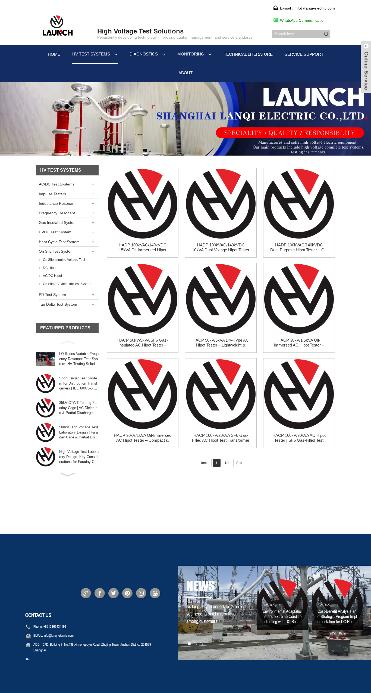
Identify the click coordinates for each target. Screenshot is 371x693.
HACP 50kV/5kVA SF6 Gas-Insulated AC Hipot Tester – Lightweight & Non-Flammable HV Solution (142, 343)
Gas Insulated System (58, 222)
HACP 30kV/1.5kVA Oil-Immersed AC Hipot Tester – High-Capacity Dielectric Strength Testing (299, 343)
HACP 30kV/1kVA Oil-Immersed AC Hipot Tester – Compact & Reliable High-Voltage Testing (142, 438)
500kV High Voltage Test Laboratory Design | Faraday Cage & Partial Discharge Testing (78, 432)
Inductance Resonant (57, 203)
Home (204, 463)
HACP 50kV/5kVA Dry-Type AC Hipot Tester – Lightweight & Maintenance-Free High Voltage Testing (221, 343)
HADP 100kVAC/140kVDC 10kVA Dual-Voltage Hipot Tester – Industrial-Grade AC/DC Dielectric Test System (220, 247)
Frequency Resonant (57, 213)
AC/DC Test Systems (56, 184)
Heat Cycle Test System (59, 242)
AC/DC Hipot (52, 276)
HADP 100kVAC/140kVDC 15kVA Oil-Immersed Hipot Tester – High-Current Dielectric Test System (142, 247)
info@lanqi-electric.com (59, 636)
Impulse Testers (52, 194)
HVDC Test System (55, 232)
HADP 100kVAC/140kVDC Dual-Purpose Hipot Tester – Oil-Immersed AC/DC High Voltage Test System (299, 247)
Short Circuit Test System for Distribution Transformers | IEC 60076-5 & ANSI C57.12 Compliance (78, 383)
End (239, 463)
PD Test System (52, 294)
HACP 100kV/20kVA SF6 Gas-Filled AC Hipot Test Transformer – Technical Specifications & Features (220, 438)
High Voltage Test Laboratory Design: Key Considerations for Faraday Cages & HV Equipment (79, 457)
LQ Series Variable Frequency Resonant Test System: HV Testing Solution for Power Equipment (79, 359)
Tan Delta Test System (58, 304)
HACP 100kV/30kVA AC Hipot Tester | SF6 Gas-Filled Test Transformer (299, 438)
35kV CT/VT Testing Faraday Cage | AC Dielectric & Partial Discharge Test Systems (78, 408)
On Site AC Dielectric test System (67, 284)
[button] (67, 341)
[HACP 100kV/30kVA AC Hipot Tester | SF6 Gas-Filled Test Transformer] (299, 394)
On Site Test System (56, 251)
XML (28, 659)
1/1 (227, 463)
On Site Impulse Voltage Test (64, 260)
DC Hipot (49, 268)
